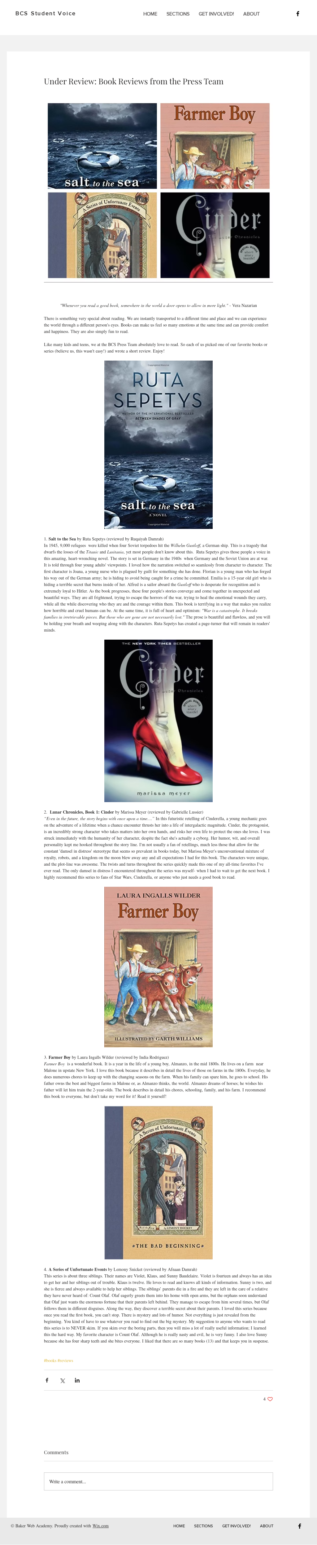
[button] (178, 14)
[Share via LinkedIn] (77, 1380)
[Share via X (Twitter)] (62, 1380)
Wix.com (101, 1526)
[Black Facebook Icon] (297, 13)
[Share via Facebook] (47, 1380)
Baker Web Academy (33, 1526)
